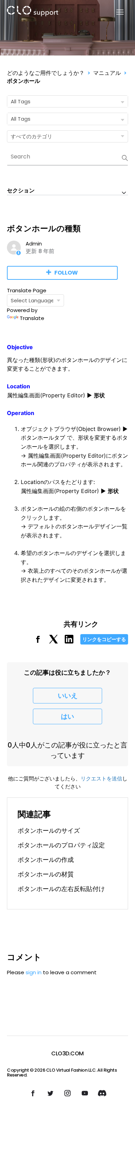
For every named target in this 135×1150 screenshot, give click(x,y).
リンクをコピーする (104, 639)
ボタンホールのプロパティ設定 (61, 845)
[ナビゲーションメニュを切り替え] (116, 12)
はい (67, 716)
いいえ (68, 695)
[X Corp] (53, 641)
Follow (66, 273)
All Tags (20, 101)
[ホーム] (32, 12)
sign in (34, 972)
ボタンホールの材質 (46, 874)
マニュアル (107, 73)
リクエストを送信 (101, 778)
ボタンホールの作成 (46, 859)
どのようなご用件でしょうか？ (45, 73)
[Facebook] (38, 641)
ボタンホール (23, 81)
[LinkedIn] (69, 641)
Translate (32, 318)
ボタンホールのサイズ (49, 830)
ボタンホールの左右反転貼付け (61, 888)
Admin (34, 243)
